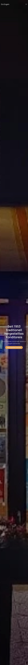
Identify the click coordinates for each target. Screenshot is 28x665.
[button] (26, 4)
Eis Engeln (5, 4)
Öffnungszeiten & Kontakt (14, 347)
